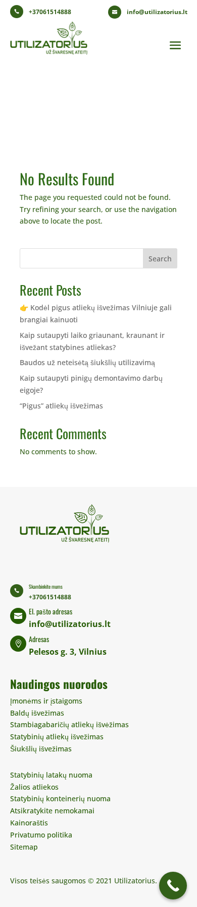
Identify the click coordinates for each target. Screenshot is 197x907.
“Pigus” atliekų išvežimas (61, 405)
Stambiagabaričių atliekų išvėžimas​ (69, 724)
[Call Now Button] (173, 885)
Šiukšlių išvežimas (41, 748)
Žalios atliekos (34, 787)
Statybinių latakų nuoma (51, 775)
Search (160, 258)
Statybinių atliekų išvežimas (57, 736)
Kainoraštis (29, 822)
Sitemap (24, 847)
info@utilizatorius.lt (157, 12)
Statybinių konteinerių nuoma (60, 798)
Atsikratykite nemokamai (52, 810)
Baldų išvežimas (37, 713)
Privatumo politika (41, 835)
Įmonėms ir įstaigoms (46, 701)
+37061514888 (50, 12)
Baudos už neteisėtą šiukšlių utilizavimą (87, 362)
